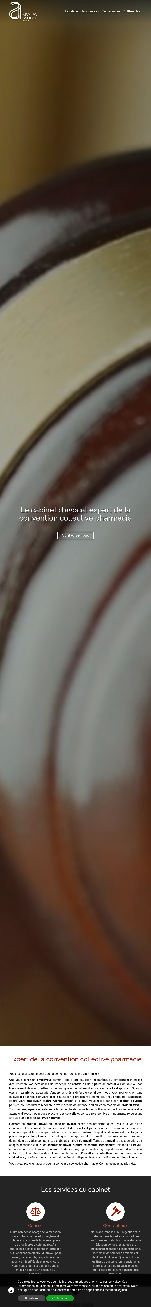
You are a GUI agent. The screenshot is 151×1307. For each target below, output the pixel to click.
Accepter (62, 1298)
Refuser (33, 1298)
